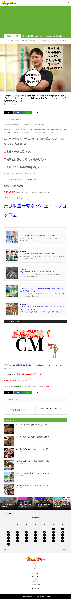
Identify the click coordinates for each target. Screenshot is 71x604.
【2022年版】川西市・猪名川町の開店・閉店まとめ (37, 253)
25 (17, 541)
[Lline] (27, 112)
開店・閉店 (35, 563)
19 (26, 538)
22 (53, 538)
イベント (35, 571)
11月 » (65, 549)
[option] (9, 503)
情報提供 (35, 582)
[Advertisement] (35, 20)
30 (62, 541)
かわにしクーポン (35, 576)
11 (17, 535)
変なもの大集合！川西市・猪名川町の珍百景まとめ (37, 272)
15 (53, 535)
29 (53, 541)
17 (8, 538)
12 (26, 535)
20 (35, 538)
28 (44, 541)
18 (17, 538)
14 (44, 535)
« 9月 (5, 549)
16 (62, 535)
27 (35, 541)
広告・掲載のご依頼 (35, 584)
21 (44, 538)
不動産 (35, 579)
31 (8, 544)
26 (26, 541)
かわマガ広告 (35, 574)
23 (62, 538)
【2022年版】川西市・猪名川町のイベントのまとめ (37, 235)
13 (35, 535)
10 (8, 535)
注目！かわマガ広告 (12, 36)
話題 (35, 568)
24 (8, 541)
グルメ (35, 565)
